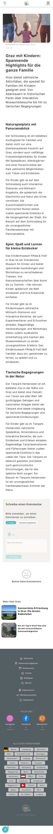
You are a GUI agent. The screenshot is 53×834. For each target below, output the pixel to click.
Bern (39, 790)
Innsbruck (38, 781)
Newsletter (42, 724)
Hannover (11, 767)
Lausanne (26, 790)
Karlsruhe (13, 776)
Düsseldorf (12, 758)
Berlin (13, 749)
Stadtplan (28, 678)
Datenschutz (28, 690)
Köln (9, 754)
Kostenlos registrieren (27, 523)
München (41, 749)
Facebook (26, 724)
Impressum (28, 700)
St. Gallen (25, 794)
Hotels (28, 673)
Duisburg (41, 767)
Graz (41, 776)
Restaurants (28, 668)
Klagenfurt (13, 785)
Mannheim (39, 772)
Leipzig (26, 758)
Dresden (38, 763)
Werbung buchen (28, 695)
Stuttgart (40, 754)
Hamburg (26, 749)
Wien (30, 776)
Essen (12, 763)
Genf (42, 785)
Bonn (26, 772)
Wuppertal (13, 772)
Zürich (31, 785)
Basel (13, 790)
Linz (11, 781)
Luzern (12, 794)
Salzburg (23, 781)
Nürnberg (26, 767)
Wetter (28, 683)
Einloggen (11, 523)
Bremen (25, 763)
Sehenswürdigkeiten (28, 663)
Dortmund (40, 758)
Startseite (28, 658)
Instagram (10, 724)
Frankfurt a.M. (24, 754)
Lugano (39, 794)
